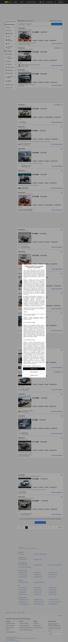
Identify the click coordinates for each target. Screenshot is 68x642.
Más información (34, 372)
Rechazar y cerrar (34, 375)
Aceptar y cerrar (34, 368)
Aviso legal (34, 365)
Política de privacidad (27, 365)
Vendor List (39, 365)
